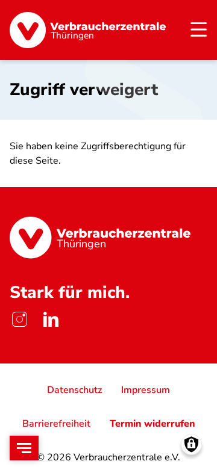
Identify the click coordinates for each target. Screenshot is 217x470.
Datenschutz (74, 390)
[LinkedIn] (50, 319)
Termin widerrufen (152, 423)
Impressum (145, 390)
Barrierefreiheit (56, 423)
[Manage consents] (191, 444)
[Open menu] (24, 448)
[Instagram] (19, 319)
